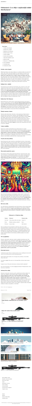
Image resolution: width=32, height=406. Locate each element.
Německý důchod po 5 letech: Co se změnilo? (9, 361)
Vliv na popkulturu (7, 62)
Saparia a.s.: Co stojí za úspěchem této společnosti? (12, 321)
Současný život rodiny (7, 65)
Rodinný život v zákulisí (8, 49)
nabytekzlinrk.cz (3, 1)
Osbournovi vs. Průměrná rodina (9, 60)
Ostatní (2, 312)
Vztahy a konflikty (7, 54)
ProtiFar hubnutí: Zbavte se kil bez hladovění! (9, 352)
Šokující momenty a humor (8, 52)
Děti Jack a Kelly (6, 59)
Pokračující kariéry (7, 64)
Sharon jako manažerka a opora (9, 57)
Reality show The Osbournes (8, 51)
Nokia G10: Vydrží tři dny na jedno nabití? (11, 310)
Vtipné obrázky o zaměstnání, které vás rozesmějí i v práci (14, 300)
